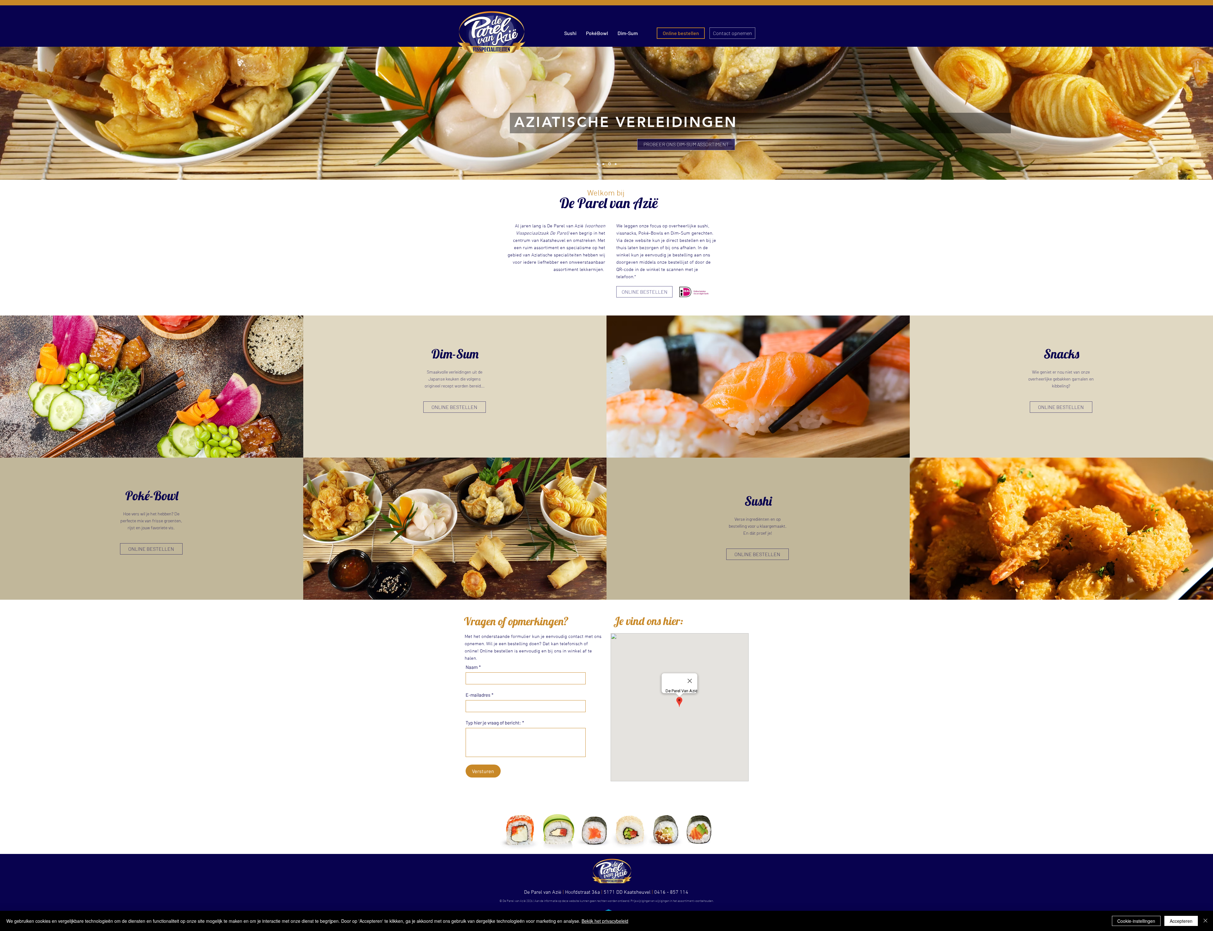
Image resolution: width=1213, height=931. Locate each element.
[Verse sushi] (603, 164)
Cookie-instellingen (1136, 921)
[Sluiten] (1205, 921)
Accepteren (1181, 921)
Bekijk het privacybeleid (605, 921)
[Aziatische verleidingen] (609, 164)
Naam (473, 667)
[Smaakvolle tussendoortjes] (615, 164)
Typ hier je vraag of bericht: (495, 722)
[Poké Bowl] (598, 164)
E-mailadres (479, 695)
